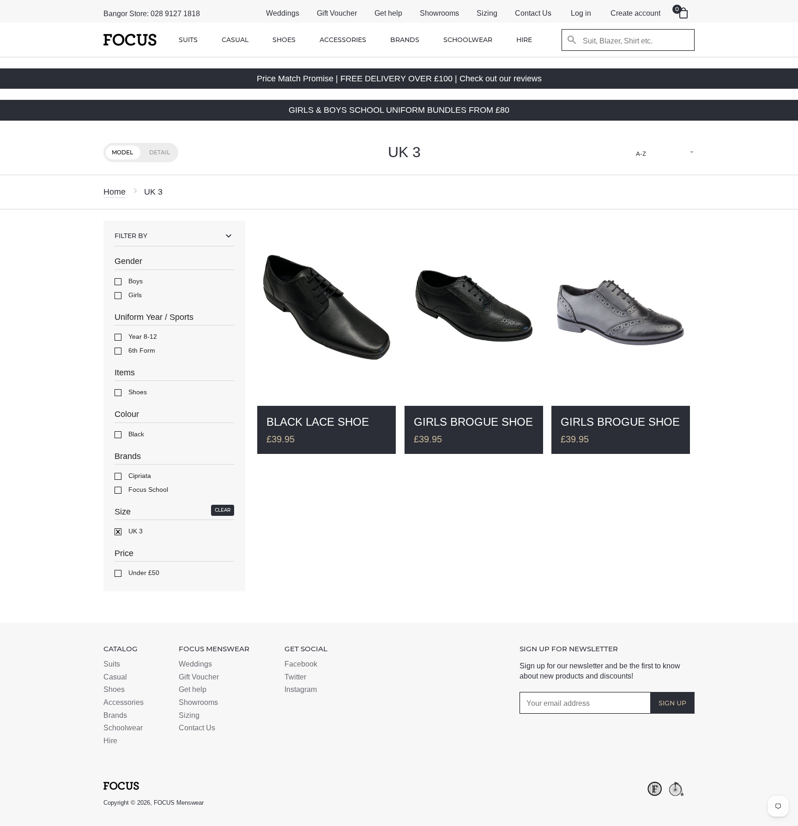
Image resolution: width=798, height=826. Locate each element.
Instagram (300, 689)
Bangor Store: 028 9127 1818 (151, 14)
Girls (134, 295)
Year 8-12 (142, 336)
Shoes (284, 40)
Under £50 (143, 572)
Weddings (282, 13)
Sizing (487, 13)
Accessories (343, 40)
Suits (188, 40)
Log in (581, 13)
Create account (635, 13)
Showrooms (439, 13)
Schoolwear (467, 40)
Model (122, 152)
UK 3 (135, 531)
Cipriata (139, 475)
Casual (235, 40)
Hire (524, 40)
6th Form (141, 350)
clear (222, 510)
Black (135, 434)
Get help (388, 13)
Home (114, 191)
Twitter (295, 677)
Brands (404, 40)
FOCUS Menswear (179, 802)
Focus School (147, 489)
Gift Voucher (337, 13)
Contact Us (533, 13)
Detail (159, 152)
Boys (135, 281)
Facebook (300, 664)
